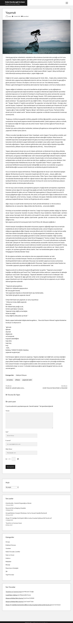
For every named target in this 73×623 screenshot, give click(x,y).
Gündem (8, 548)
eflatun (17, 380)
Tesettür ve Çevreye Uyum (14, 523)
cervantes (9, 380)
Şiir (7, 571)
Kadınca (8, 558)
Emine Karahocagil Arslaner (15, 2)
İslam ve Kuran (10, 555)
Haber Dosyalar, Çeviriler (13, 551)
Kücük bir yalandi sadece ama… (15, 388)
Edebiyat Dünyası (21, 375)
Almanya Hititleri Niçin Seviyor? (15, 598)
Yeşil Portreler (10, 574)
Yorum (7, 411)
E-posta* (8, 440)
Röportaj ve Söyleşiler (12, 568)
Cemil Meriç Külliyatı (12, 595)
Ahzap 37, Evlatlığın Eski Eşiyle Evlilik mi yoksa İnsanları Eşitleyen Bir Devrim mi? (29, 518)
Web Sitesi (9, 449)
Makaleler (8, 561)
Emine (9, 16)
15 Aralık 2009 (17, 16)
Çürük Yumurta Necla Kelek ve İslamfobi (55, 388)
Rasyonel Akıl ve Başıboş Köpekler (16, 508)
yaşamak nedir (27, 380)
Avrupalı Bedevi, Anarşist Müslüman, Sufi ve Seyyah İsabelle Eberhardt (26, 513)
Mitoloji (8, 565)
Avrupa (8, 542)
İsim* (7, 432)
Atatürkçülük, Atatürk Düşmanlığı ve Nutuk (18, 503)
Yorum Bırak (26, 16)
